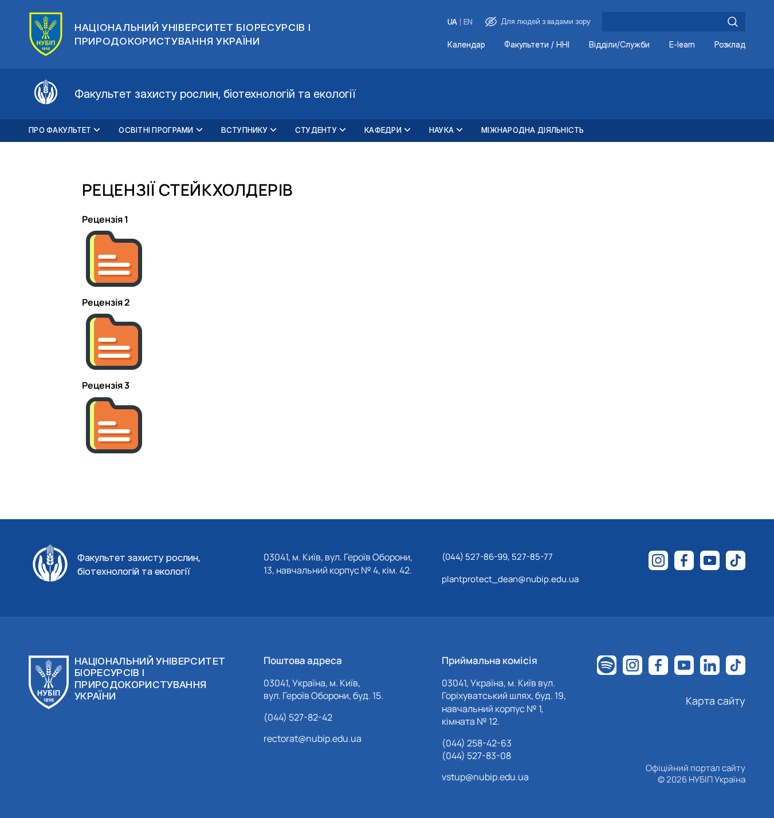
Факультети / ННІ (536, 45)
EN (468, 22)
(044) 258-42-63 (477, 743)
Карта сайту (715, 701)
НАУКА (441, 130)
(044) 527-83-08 (476, 755)
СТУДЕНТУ (316, 130)
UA (452, 22)
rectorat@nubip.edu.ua (313, 738)
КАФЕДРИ (383, 130)
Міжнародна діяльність (532, 130)
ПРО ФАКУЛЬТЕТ (60, 130)
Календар (466, 45)
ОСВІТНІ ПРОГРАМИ (156, 130)
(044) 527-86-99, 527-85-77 (497, 557)
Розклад (729, 45)
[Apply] (732, 21)
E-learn (682, 45)
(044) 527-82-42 (298, 717)
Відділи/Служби (619, 45)
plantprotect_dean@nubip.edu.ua (510, 579)
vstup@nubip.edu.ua (485, 776)
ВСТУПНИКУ (244, 130)
